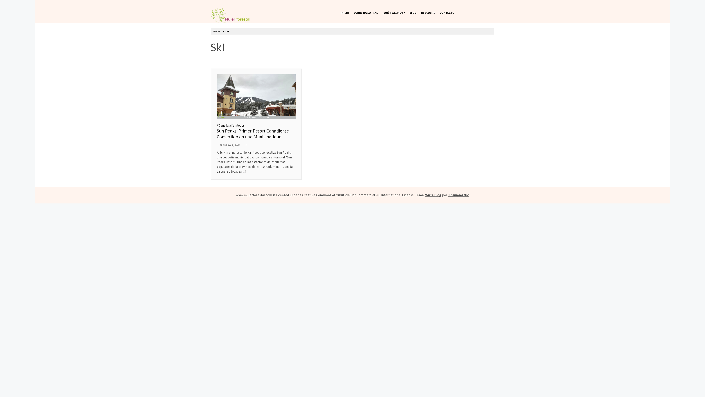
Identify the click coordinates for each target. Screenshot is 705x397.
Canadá (224, 125)
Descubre (428, 12)
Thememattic (458, 195)
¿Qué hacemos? (393, 12)
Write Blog (433, 195)
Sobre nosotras (366, 12)
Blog (413, 12)
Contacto (447, 12)
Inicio (345, 12)
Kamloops (238, 125)
